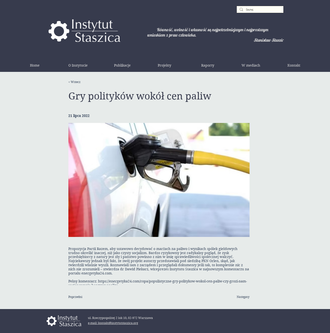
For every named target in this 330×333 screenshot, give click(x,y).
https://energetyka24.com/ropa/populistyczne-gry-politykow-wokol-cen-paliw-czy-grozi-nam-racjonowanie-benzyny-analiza (157, 283)
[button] (78, 65)
